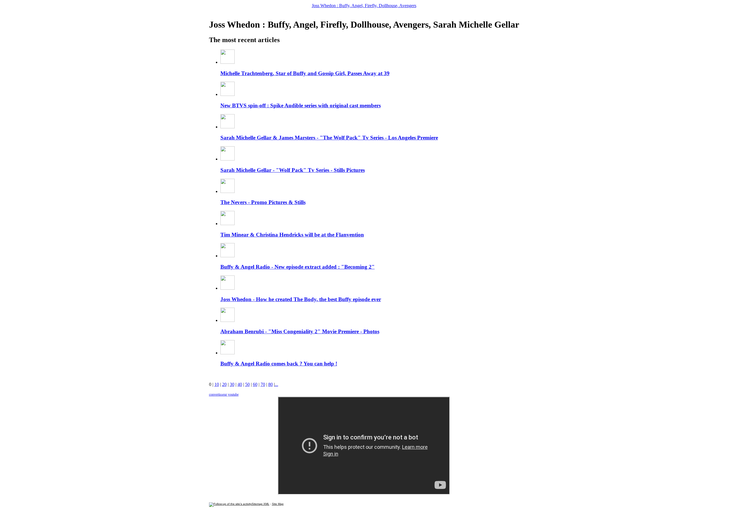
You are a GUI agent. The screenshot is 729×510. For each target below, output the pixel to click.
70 (263, 384)
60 (255, 384)
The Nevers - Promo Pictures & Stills (263, 202)
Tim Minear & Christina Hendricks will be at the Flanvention (292, 235)
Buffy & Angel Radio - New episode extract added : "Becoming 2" (297, 267)
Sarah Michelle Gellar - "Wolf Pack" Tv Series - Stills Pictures (292, 170)
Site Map (278, 503)
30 (232, 384)
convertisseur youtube (224, 394)
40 (239, 384)
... (276, 384)
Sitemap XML (260, 503)
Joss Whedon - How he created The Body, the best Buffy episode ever (300, 299)
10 (216, 384)
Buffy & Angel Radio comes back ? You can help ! (278, 364)
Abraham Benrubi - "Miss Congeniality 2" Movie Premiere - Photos (299, 331)
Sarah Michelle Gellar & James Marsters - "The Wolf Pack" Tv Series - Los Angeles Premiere (329, 138)
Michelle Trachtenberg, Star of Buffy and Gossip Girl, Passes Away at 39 (305, 73)
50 (247, 384)
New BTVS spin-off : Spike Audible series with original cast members (300, 105)
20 (224, 384)
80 (270, 384)
